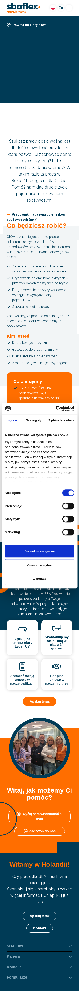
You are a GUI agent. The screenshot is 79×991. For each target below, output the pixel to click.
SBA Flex (15, 946)
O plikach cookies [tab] (61, 420)
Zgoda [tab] (12, 420)
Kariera (13, 956)
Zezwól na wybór (39, 565)
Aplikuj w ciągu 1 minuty (39, 98)
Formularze (17, 977)
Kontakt (39, 928)
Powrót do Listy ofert (30, 25)
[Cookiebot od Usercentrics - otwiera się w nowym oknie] (56, 408)
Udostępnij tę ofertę (42, 86)
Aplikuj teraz (40, 701)
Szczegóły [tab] (33, 420)
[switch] (68, 506)
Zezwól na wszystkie (39, 551)
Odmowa (39, 579)
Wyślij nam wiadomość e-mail (42, 816)
